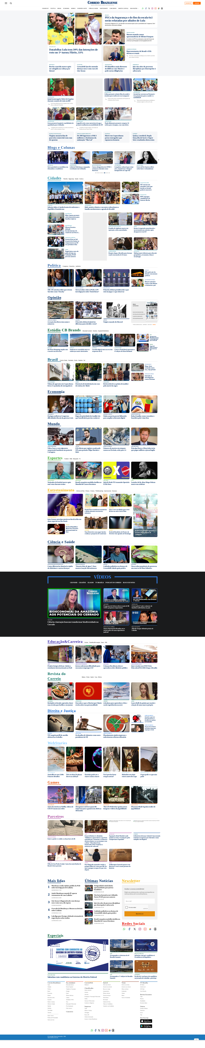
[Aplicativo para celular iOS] (146, 1022)
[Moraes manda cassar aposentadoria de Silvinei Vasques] (114, 36)
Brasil (59, 8)
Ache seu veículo (125, 984)
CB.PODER (73, 582)
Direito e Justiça (123, 8)
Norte (75, 360)
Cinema (92, 491)
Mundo (73, 8)
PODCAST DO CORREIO (113, 582)
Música (87, 491)
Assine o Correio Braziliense (91, 1019)
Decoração (105, 999)
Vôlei (71, 458)
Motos (123, 995)
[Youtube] (155, 9)
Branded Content (87, 331)
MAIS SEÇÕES (133, 8)
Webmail (86, 984)
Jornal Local (142, 987)
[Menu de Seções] (6, 3)
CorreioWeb (89, 983)
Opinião (49, 1006)
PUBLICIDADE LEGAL (137, 324)
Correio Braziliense (54, 983)
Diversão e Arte (82, 8)
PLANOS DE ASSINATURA (138, 312)
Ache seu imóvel (107, 984)
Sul (84, 360)
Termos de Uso (51, 1019)
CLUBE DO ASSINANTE (137, 316)
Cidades (49, 987)
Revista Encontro (146, 994)
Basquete (75, 458)
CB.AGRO (91, 582)
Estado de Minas (144, 1008)
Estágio (67, 991)
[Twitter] (134, 930)
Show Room (106, 997)
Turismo (49, 1012)
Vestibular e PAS (70, 999)
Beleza (83, 677)
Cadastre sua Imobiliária (108, 1006)
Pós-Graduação (69, 1006)
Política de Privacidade (53, 1017)
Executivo (72, 266)
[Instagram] (139, 930)
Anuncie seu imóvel (107, 987)
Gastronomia (107, 491)
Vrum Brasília (143, 991)
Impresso (88, 1006)
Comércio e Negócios (89, 1003)
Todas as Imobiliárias (108, 1004)
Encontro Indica (143, 1003)
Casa (96, 677)
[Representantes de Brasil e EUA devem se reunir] (114, 53)
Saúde (76, 178)
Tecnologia (50, 1010)
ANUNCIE (188, 3)
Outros (142, 1006)
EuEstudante (104, 8)
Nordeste (70, 360)
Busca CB (87, 1014)
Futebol (66, 458)
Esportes (50, 999)
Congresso (65, 266)
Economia (66, 8)
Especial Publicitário (103, 331)
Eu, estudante (70, 983)
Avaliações (124, 991)
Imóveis (86, 992)
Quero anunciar (88, 990)
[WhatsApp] (91, 1031)
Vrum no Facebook (126, 997)
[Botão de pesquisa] (11, 3)
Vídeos (123, 993)
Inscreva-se (139, 914)
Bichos (100, 677)
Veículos (86, 994)
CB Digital (87, 1012)
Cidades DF (45, 8)
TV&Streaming (99, 491)
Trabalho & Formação (71, 989)
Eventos (95, 331)
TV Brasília (144, 983)
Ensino (86, 642)
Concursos (113, 8)
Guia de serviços (107, 995)
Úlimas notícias (106, 993)
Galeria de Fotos (106, 1001)
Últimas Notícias (69, 995)
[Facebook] (146, 9)
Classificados (89, 988)
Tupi (141, 1014)
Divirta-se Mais (80, 491)
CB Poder (142, 989)
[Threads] (162, 9)
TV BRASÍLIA (99, 582)
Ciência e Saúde (93, 8)
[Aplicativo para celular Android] (146, 1027)
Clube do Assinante (89, 1017)
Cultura (81, 178)
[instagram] (152, 9)
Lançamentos (106, 991)
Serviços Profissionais (89, 1001)
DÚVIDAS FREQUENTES (138, 318)
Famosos (114, 491)
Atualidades (142, 1001)
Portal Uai (142, 1010)
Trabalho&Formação (94, 642)
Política (53, 8)
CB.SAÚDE (82, 582)
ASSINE (197, 3)
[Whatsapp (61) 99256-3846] (124, 930)
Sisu (67, 1001)
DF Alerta (142, 984)
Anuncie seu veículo (126, 987)
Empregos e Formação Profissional (92, 996)
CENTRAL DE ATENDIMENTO (139, 314)
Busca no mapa (106, 989)
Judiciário (78, 266)
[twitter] (149, 9)
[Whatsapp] (143, 9)
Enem (102, 642)
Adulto (86, 998)
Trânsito (65, 178)
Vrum (124, 983)
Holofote (49, 1008)
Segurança (71, 178)
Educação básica (70, 984)
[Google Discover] (159, 8)
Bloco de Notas (129, 582)
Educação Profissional (71, 1004)
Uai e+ (141, 1012)
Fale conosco (69, 1008)
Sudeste (80, 360)
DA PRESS (145, 324)
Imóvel (105, 983)
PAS (106, 642)
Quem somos (51, 1015)
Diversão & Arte (51, 997)
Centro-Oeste (63, 360)
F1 (79, 458)
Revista (142, 998)
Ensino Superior (69, 987)
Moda (87, 677)
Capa (49, 984)
